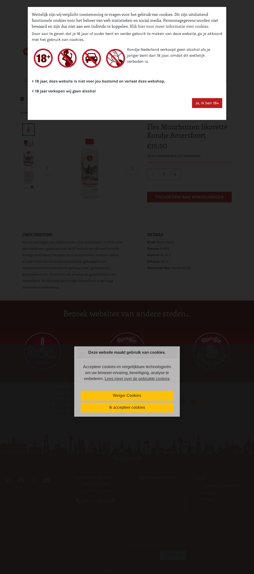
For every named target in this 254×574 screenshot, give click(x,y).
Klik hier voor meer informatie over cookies (169, 26)
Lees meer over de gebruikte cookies (137, 379)
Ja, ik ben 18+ (207, 103)
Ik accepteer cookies (127, 407)
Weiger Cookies (127, 395)
